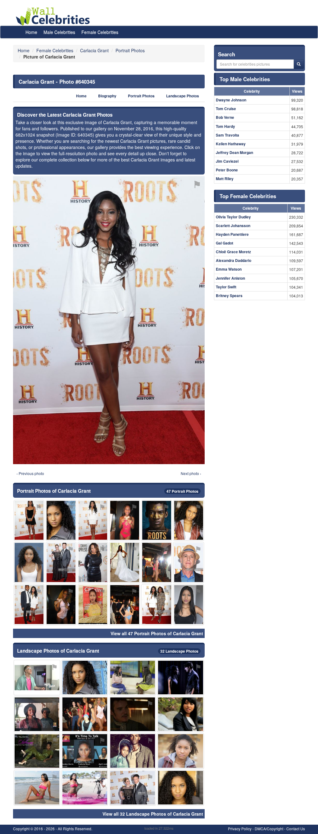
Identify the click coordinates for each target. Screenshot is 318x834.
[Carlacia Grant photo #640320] (37, 714)
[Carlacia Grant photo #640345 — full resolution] (109, 320)
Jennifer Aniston (230, 278)
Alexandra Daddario (233, 260)
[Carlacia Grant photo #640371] (132, 677)
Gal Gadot (224, 243)
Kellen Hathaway (231, 144)
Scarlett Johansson (233, 225)
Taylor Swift (226, 287)
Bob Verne (225, 117)
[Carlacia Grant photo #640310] (61, 520)
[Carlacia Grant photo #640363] (84, 751)
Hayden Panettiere (232, 234)
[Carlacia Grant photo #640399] (156, 520)
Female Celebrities (99, 32)
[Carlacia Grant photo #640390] (29, 520)
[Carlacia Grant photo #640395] (156, 562)
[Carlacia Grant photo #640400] (93, 562)
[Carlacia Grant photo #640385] (84, 787)
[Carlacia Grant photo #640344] (188, 604)
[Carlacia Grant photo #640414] (37, 677)
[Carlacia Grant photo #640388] (93, 604)
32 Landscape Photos (179, 651)
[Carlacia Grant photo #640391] (132, 787)
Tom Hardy (225, 126)
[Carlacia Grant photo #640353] (180, 677)
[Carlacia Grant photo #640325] (124, 520)
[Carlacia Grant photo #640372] (132, 751)
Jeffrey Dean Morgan (234, 152)
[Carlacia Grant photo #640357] (29, 562)
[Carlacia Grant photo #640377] (61, 604)
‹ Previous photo (30, 473)
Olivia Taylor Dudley (233, 217)
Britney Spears (229, 295)
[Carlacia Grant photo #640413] (132, 714)
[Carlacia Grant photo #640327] (29, 604)
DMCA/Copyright (269, 828)
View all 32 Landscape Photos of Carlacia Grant (152, 814)
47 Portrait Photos (182, 491)
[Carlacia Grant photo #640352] (37, 787)
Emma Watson (229, 269)
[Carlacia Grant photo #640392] (124, 562)
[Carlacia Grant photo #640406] (188, 562)
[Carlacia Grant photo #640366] (180, 714)
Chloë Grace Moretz (233, 251)
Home (31, 32)
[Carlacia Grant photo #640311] (84, 677)
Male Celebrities (59, 32)
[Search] (298, 64)
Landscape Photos (182, 96)
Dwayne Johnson (231, 100)
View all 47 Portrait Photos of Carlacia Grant (157, 633)
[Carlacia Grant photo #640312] (93, 520)
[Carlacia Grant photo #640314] (180, 751)
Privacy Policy (240, 828)
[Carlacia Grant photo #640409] (61, 562)
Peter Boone (227, 170)
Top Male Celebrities (245, 79)
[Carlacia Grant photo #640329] (180, 787)
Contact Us (295, 828)
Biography (107, 96)
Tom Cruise (226, 108)
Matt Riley (225, 178)
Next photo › (191, 473)
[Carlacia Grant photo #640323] (156, 604)
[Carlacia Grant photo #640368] (84, 714)
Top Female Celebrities (248, 196)
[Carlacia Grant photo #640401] (124, 604)
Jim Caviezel (227, 161)
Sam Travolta (227, 135)
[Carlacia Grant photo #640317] (37, 751)
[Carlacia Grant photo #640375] (188, 520)
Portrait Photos (141, 96)
